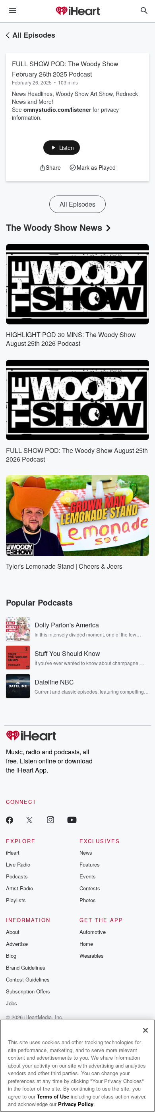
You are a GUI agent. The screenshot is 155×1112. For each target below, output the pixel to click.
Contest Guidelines (28, 979)
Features (89, 864)
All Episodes (33, 35)
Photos (87, 900)
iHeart (12, 852)
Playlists (16, 900)
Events (87, 876)
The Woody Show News (54, 227)
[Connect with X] (29, 819)
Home (86, 943)
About (12, 932)
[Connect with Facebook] (9, 819)
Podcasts (17, 876)
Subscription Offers (28, 991)
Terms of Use (53, 1096)
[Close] (145, 1030)
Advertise (17, 943)
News (85, 852)
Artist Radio (19, 888)
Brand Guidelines (25, 967)
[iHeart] (77, 11)
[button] (61, 147)
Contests (89, 888)
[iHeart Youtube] (72, 819)
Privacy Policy (75, 1104)
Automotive (92, 932)
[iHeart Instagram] (50, 819)
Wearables (91, 955)
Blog (11, 955)
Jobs (11, 1003)
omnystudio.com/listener (57, 109)
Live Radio (18, 864)
